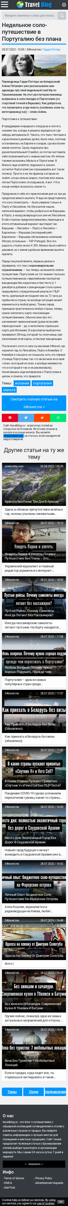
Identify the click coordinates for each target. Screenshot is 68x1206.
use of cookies (45, 1203)
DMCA (8, 1183)
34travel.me (34, 49)
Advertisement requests (49, 1183)
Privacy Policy (43, 1178)
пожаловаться (13, 435)
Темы (12, 1092)
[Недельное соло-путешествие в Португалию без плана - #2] (50, 65)
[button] (10, 418)
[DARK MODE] (64, 5)
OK (61, 1201)
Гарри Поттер (51, 49)
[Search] (62, 15)
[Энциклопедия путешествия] (34, 4)
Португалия (42, 383)
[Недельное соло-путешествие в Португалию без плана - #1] (18, 65)
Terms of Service (14, 1178)
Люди (33, 1092)
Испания (22, 383)
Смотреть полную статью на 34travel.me (34, 403)
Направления (55, 1092)
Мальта (9, 390)
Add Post (9, 1187)
